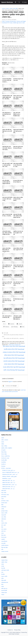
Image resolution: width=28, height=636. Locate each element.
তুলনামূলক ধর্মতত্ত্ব (4, 511)
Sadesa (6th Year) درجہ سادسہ (9, 484)
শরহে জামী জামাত (4, 541)
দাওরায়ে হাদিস (3, 515)
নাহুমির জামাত (3, 519)
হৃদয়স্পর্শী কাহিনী (4, 590)
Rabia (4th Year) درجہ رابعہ (8, 480)
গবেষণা (2, 498)
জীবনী (2, 504)
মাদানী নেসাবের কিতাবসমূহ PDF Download (14, 370)
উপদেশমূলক (3, 466)
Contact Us (10, 630)
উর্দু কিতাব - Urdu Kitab (6, 468)
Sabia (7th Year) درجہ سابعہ (8, 482)
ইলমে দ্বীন (3, 568)
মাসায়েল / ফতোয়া (9, 8)
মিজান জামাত (3, 535)
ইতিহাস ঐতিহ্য (3, 452)
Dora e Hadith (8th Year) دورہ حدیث (10, 472)
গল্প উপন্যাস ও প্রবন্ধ (5, 500)
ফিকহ (2, 521)
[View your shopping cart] (15, 2)
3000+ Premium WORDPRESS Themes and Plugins (14, 21)
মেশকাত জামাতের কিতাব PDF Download (14, 364)
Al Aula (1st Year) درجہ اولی (8, 470)
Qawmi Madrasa (7, 2)
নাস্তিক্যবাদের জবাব (4, 582)
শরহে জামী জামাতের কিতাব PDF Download (13, 358)
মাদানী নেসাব (3, 531)
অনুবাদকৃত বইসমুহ (4, 560)
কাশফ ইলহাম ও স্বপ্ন (5, 494)
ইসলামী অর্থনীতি (4, 460)
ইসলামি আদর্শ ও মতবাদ (5, 458)
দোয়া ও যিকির (3, 517)
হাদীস (2, 549)
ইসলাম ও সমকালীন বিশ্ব (5, 456)
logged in (10, 381)
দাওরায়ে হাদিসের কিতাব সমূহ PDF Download (14, 367)
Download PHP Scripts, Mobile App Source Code (13, 22)
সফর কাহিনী (3, 543)
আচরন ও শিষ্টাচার (4, 446)
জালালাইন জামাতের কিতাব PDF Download (14, 361)
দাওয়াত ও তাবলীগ (4, 513)
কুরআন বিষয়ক (3, 496)
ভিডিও (2, 584)
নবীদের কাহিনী (3, 580)
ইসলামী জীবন (3, 462)
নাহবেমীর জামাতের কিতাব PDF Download (14, 349)
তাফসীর (2, 508)
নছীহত (2, 578)
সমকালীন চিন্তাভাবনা (4, 545)
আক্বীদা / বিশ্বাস (4, 562)
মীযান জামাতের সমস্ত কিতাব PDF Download (14, 346)
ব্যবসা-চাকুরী (15, 8)
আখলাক (2, 442)
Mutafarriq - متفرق (6, 478)
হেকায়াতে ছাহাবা (4, 592)
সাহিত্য (2, 586)
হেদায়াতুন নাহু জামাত (4, 551)
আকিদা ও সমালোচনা (4, 440)
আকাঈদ (2, 437)
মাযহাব (2, 533)
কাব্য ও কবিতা (3, 492)
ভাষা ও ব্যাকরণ (3, 529)
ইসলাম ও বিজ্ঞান (4, 454)
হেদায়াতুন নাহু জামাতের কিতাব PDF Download (14, 352)
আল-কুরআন (3, 450)
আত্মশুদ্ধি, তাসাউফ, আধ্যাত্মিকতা (6, 448)
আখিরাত (2, 444)
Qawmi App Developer (14, 634)
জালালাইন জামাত (4, 502)
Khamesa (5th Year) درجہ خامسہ (9, 474)
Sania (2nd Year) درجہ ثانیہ (8, 488)
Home (3, 8)
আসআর (2, 566)
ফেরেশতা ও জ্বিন (4, 523)
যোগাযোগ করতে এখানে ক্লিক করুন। (15, 344)
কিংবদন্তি (3, 574)
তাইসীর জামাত (3, 506)
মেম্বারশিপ (3, 539)
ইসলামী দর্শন (3, 464)
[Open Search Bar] (19, 2)
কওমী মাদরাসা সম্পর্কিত (5, 570)
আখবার (2, 564)
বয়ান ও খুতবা (3, 525)
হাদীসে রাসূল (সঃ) (4, 588)
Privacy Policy (17, 630)
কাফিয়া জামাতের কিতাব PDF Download (14, 355)
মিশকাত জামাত (3, 537)
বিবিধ (2, 527)
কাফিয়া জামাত (3, 490)
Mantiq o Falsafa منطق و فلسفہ (9, 476)
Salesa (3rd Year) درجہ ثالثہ (8, 486)
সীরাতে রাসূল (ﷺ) (4, 547)
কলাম (2, 572)
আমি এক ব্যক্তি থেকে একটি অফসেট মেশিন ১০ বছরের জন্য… (14, 338)
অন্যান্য (2, 594)
